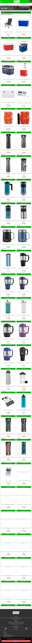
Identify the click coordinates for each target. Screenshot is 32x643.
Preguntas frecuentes (6, 634)
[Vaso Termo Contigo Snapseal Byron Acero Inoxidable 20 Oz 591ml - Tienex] (23, 212)
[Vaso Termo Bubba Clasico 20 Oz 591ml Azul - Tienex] (8, 283)
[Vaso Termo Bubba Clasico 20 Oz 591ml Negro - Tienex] (23, 259)
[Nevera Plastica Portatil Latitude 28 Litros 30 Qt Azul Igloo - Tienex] (23, 543)
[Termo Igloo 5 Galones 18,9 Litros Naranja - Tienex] (8, 117)
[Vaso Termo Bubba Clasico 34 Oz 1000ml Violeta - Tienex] (23, 330)
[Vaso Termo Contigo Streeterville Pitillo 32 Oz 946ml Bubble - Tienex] (8, 306)
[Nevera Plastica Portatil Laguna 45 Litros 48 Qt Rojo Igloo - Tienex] (23, 519)
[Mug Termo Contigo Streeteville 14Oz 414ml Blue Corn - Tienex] (23, 235)
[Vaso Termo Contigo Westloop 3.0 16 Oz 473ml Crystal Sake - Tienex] (23, 141)
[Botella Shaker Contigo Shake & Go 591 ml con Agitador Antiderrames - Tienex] (23, 377)
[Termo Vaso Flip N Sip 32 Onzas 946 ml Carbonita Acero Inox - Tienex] (23, 472)
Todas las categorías (4, 3)
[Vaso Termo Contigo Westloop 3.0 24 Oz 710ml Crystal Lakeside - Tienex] (8, 141)
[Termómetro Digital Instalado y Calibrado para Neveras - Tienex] (23, 94)
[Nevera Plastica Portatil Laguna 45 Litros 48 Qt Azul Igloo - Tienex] (8, 519)
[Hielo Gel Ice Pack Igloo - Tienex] (8, 472)
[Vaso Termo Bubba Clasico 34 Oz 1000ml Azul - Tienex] (8, 354)
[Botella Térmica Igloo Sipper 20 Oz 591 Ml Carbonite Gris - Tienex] (23, 425)
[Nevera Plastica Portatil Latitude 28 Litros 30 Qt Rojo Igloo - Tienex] (8, 566)
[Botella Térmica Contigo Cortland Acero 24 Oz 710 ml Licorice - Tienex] (8, 377)
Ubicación (4, 632)
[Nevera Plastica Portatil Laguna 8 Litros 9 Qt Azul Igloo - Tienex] (23, 23)
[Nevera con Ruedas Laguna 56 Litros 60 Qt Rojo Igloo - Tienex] (23, 70)
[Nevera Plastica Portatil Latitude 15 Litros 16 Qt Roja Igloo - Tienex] (8, 543)
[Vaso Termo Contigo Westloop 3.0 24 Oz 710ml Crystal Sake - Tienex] (8, 164)
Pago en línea (5, 633)
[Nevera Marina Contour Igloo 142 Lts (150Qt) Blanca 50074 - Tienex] (8, 94)
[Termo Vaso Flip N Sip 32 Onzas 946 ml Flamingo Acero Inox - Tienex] (8, 495)
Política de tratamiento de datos (7, 636)
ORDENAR (3, 12)
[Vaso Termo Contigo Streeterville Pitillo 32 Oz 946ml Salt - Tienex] (23, 306)
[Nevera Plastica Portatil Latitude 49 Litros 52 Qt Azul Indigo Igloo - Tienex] (23, 566)
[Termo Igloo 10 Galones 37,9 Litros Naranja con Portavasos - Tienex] (23, 117)
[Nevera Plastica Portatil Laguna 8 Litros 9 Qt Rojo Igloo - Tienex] (8, 46)
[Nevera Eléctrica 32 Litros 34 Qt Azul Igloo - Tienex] (8, 70)
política (24, 639)
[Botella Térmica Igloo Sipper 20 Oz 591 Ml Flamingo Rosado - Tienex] (8, 448)
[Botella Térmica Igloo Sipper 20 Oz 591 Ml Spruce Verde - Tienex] (8, 425)
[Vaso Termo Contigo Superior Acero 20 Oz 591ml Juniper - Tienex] (8, 188)
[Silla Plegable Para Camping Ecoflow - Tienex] (8, 23)
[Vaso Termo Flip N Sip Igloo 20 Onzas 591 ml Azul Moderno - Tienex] (23, 448)
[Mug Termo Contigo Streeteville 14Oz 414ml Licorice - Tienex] (8, 235)
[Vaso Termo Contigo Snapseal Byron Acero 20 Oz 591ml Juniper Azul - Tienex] (8, 212)
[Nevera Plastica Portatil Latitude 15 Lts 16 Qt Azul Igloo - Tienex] (23, 46)
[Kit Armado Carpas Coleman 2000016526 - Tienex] (8, 401)
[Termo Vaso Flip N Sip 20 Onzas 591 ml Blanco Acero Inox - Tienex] (23, 590)
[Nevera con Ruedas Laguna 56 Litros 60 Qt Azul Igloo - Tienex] (23, 495)
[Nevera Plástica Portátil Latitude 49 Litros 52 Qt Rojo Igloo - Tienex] (8, 590)
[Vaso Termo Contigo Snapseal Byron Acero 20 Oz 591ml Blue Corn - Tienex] (23, 188)
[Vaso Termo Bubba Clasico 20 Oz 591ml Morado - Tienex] (23, 283)
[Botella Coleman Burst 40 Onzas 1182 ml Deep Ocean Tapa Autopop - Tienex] (23, 401)
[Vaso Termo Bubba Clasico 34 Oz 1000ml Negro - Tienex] (8, 330)
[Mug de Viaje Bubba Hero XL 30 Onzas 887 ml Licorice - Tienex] (23, 354)
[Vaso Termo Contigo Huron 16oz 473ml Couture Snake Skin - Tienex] (23, 164)
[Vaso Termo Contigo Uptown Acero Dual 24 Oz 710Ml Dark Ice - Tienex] (8, 259)
